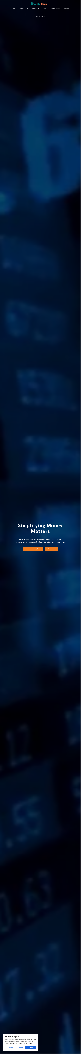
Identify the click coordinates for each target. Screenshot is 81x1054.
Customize (10, 1047)
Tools (44, 8)
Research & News (55, 8)
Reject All (21, 1047)
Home (14, 8)
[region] (20, 1042)
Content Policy (40, 16)
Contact (66, 8)
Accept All (31, 1047)
